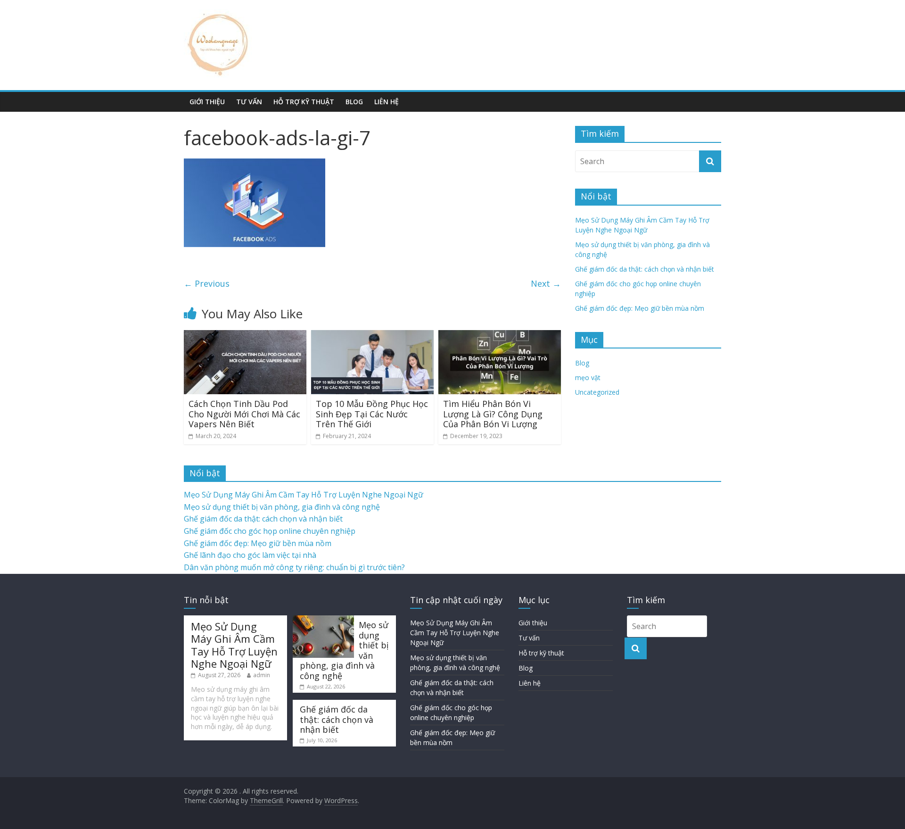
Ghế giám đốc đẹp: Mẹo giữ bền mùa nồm (639, 308)
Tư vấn (249, 101)
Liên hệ (386, 101)
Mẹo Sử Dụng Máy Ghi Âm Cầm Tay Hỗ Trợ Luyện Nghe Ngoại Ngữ (303, 494)
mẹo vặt (588, 377)
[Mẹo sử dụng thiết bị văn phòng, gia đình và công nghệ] (323, 619)
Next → (546, 283)
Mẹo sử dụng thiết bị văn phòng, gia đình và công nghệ (282, 507)
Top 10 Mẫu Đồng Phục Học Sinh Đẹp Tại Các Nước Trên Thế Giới (372, 414)
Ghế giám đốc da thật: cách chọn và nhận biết (644, 269)
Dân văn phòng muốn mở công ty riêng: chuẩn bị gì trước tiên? (294, 567)
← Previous (207, 283)
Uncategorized (597, 392)
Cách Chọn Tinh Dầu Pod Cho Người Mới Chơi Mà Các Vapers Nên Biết (244, 414)
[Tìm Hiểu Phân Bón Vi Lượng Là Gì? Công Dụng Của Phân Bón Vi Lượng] (499, 336)
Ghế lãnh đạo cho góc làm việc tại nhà (250, 555)
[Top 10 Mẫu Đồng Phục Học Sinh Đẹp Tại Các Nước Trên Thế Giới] (372, 336)
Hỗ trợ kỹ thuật (303, 101)
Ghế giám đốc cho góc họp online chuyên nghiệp (269, 531)
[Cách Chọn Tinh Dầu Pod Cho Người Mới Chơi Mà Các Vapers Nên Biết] (245, 336)
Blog (354, 101)
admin (261, 675)
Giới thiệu (207, 101)
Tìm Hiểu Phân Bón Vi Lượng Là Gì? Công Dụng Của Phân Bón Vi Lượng (493, 414)
